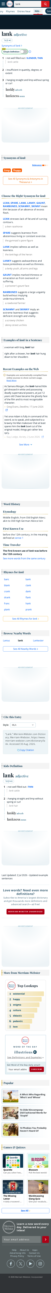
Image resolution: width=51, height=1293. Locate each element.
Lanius (6, 640)
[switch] (15, 51)
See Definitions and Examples (24, 1057)
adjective (20, 34)
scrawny (24, 206)
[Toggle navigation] (3, 4)
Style (6, 724)
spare (14, 202)
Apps (35, 1250)
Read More (11, 380)
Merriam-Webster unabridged (25, 911)
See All (24, 1210)
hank (28, 603)
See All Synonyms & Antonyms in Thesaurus (25, 180)
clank (28, 585)
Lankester (38, 640)
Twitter (21, 1264)
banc (6, 579)
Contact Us (34, 1253)
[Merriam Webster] (25, 1040)
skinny (36, 206)
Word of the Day (25, 1046)
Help (14, 1250)
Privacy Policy (17, 1256)
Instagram (40, 1264)
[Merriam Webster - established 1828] (10, 4)
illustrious (23, 1052)
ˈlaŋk (6, 40)
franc (7, 603)
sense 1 (19, 537)
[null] (35, 1052)
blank (7, 585)
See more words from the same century (24, 558)
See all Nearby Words (24, 648)
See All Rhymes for (24, 618)
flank (28, 597)
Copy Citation (27, 750)
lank (22, 202)
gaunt (40, 202)
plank (7, 609)
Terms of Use (34, 1256)
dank (28, 591)
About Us (25, 1250)
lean (6, 202)
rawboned (10, 206)
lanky (31, 202)
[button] (38, 11)
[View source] (6, 410)
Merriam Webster (9, 1227)
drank (7, 597)
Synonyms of (11, 45)
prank (29, 609)
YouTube (30, 1264)
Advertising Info (18, 1253)
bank (28, 579)
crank (7, 591)
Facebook (11, 1264)
